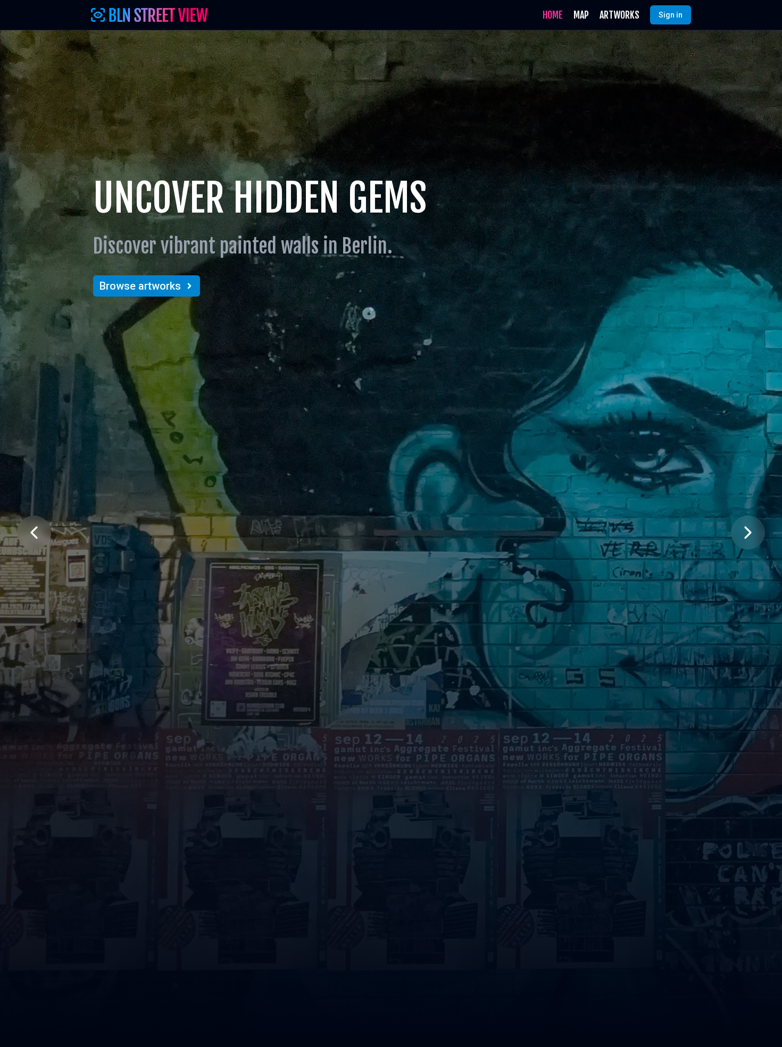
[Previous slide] (34, 533)
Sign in (671, 15)
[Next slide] (748, 533)
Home (553, 15)
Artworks (619, 15)
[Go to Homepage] (149, 15)
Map (581, 15)
